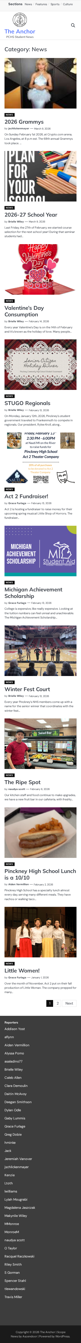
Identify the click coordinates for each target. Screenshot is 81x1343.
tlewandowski (14, 1289)
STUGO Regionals (27, 403)
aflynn (9, 1037)
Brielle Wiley (16, 221)
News (28, 4)
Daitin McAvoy (15, 1094)
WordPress (62, 1336)
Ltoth (8, 1183)
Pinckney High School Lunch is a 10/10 (40, 874)
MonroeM (11, 1232)
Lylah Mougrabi (15, 1199)
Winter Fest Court (27, 689)
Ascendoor (29, 1336)
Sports (55, 4)
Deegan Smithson (18, 1102)
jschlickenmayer (18, 128)
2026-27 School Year (30, 214)
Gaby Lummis (14, 1118)
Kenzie (9, 1175)
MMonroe (11, 1224)
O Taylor (10, 1248)
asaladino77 (13, 1061)
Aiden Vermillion (18, 884)
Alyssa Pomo (14, 1053)
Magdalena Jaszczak (19, 1207)
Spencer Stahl (15, 1280)
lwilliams (10, 1191)
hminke (10, 1142)
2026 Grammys (24, 121)
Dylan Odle (12, 1110)
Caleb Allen (13, 1077)
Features (41, 4)
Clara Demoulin (16, 1086)
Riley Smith (13, 1264)
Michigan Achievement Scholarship (33, 592)
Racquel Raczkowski (19, 1256)
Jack (7, 1150)
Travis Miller (13, 1297)
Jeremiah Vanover (18, 1159)
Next (69, 1003)
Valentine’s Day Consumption (24, 311)
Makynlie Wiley (15, 1215)
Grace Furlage (17, 503)
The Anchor (19, 31)
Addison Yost (14, 1029)
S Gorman (12, 1272)
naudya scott (16, 789)
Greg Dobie (13, 1134)
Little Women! (22, 970)
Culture (68, 4)
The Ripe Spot (22, 782)
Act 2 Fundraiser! (26, 496)
